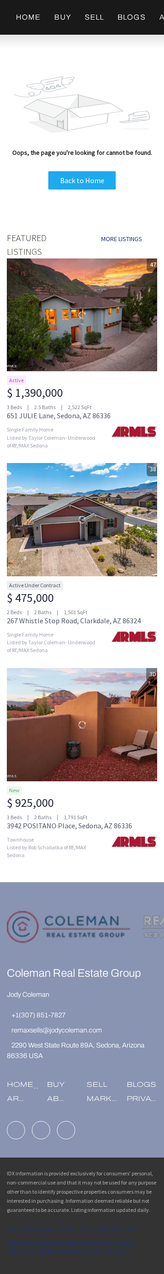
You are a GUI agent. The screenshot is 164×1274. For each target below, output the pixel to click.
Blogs (132, 17)
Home (28, 17)
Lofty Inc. (44, 1228)
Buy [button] (62, 17)
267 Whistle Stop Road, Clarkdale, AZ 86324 (74, 620)
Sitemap (87, 1251)
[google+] (66, 1130)
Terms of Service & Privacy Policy (44, 1241)
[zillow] (41, 1130)
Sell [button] (94, 17)
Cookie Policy (99, 1241)
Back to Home (82, 180)
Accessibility (115, 1251)
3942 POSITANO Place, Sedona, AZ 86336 (69, 825)
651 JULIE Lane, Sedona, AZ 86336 (59, 415)
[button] (22, 1087)
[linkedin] (16, 1130)
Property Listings (56, 1251)
